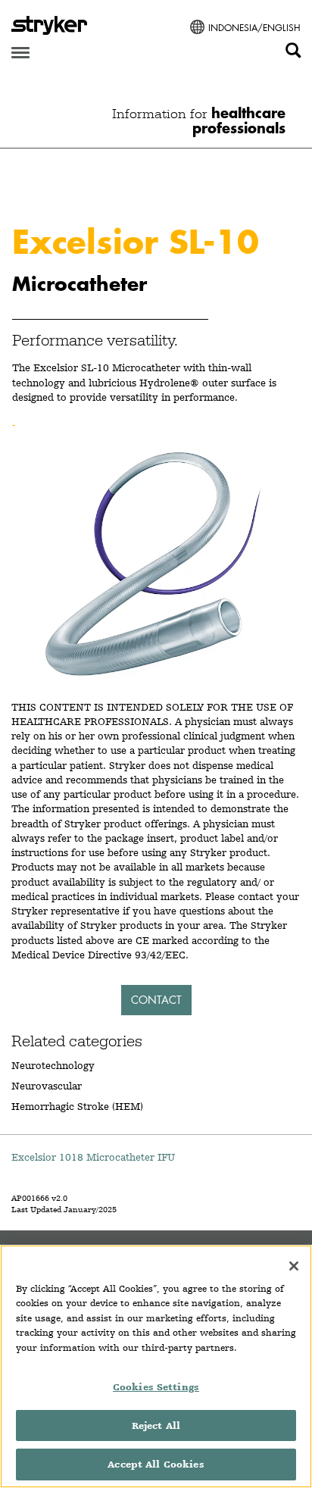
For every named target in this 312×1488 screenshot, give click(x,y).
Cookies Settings (156, 1387)
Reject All (156, 1425)
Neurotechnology (53, 1065)
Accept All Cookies (156, 1464)
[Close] (293, 1266)
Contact (156, 1000)
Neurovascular (46, 1086)
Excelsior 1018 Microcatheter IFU (93, 1157)
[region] (156, 1366)
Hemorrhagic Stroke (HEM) (77, 1106)
